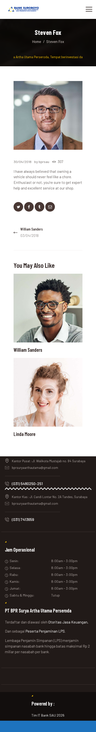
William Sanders (28, 350)
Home (36, 41)
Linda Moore (24, 434)
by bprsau (42, 162)
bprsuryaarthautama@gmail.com (35, 468)
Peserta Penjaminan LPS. (45, 631)
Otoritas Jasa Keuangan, (68, 622)
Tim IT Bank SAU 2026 (48, 715)
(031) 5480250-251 (27, 483)
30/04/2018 (23, 162)
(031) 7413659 (23, 519)
